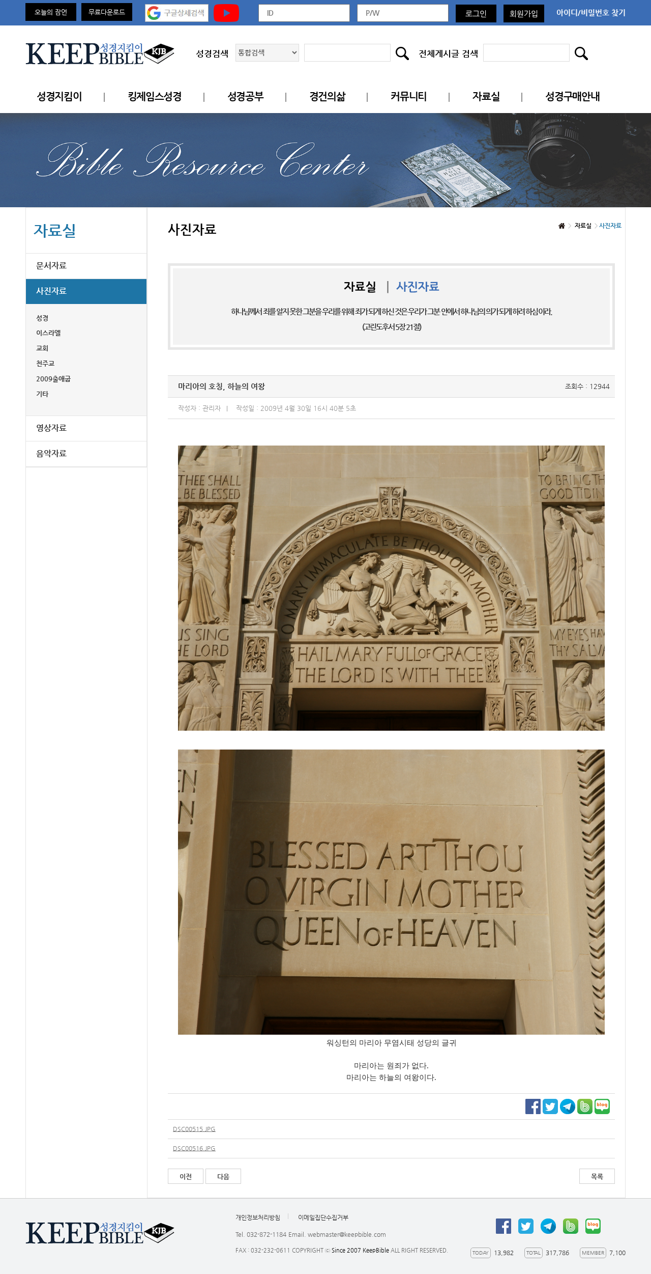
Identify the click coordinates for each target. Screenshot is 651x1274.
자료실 (485, 96)
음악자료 (51, 453)
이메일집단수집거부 (323, 1217)
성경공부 (245, 96)
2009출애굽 (53, 378)
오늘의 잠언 (51, 12)
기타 (42, 394)
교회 (42, 348)
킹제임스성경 (155, 96)
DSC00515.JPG (194, 1128)
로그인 (476, 13)
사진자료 (51, 291)
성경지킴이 (59, 96)
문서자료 (51, 265)
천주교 (45, 363)
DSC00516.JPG (194, 1148)
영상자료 (51, 428)
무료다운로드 (106, 12)
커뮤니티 (409, 96)
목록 (597, 1176)
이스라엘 (48, 333)
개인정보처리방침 (257, 1217)
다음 (223, 1176)
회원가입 (524, 13)
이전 (186, 1176)
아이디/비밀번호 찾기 (591, 12)
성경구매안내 (572, 96)
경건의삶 (327, 96)
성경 (42, 318)
